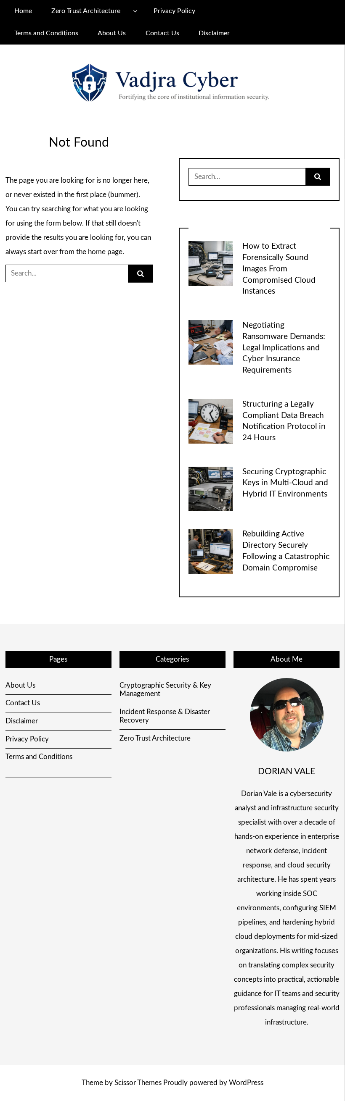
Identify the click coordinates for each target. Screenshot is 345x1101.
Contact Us (162, 33)
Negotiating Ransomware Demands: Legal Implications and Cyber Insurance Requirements (283, 347)
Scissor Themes (138, 1082)
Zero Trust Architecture (85, 11)
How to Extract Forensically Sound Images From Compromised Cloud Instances (279, 268)
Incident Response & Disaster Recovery (164, 716)
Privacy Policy (174, 11)
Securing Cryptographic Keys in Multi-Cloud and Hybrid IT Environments (285, 483)
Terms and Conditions (46, 33)
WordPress (246, 1082)
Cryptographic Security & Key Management (165, 689)
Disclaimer (214, 33)
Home (23, 11)
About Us (112, 33)
